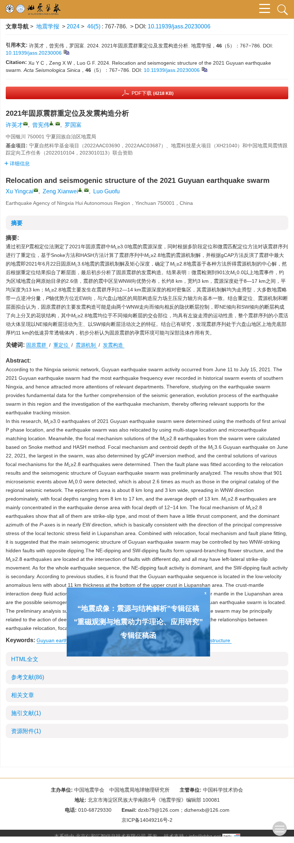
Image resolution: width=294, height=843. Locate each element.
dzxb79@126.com (158, 810)
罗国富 (73, 125)
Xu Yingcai (19, 191)
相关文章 (22, 695)
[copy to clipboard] (204, 69)
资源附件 (26, 731)
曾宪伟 (40, 125)
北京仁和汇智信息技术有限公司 (111, 836)
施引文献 (26, 713)
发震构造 (113, 345)
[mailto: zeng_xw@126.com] (86, 190)
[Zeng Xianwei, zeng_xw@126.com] (80, 190)
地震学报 (47, 26)
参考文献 (27, 677)
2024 (73, 26)
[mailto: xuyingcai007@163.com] (35, 190)
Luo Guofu (106, 191)
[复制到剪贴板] (66, 52)
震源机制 (86, 345)
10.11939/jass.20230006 (179, 26)
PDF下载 (153, 93)
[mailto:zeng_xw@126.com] (57, 123)
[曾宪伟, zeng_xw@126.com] (51, 123)
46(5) (94, 26)
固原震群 (37, 345)
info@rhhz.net (205, 836)
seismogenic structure (206, 640)
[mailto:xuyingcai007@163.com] (25, 123)
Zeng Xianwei (60, 191)
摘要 (17, 223)
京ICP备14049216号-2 (147, 820)
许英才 (14, 125)
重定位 (61, 345)
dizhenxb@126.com (206, 810)
